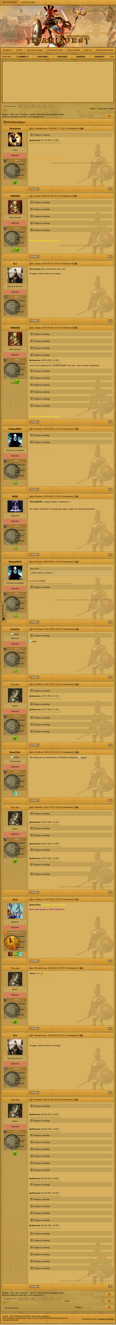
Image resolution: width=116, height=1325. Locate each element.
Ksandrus (15, 629)
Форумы (6, 57)
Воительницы (43, 114)
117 (77, 899)
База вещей (73, 50)
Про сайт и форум (18, 114)
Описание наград (62, 57)
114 (77, 684)
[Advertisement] (58, 82)
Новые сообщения (22, 57)
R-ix (15, 263)
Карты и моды (35, 50)
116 (76, 807)
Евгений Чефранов (106, 1319)
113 (77, 629)
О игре (19, 50)
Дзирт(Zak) (15, 752)
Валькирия (15, 128)
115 (77, 752)
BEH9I (15, 496)
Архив (32, 114)
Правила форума (80, 57)
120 (76, 1099)
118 (81, 968)
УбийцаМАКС (15, 429)
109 (75, 327)
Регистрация (28, 2)
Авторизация (9, 2)
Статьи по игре (55, 50)
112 (77, 561)
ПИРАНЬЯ (15, 196)
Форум (88, 50)
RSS (112, 57)
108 (75, 263)
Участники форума (42, 57)
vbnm (15, 899)
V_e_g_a (15, 684)
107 (75, 196)
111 (76, 496)
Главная (7, 50)
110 (77, 429)
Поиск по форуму (99, 57)
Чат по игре (3, 610)
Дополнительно (104, 50)
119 (81, 1035)
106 (81, 128)
